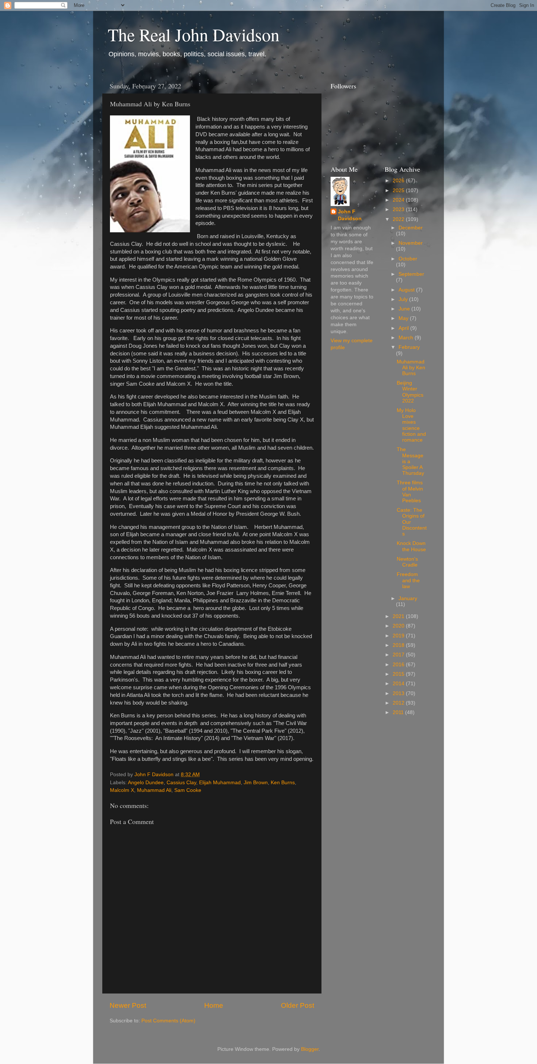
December (411, 227)
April (404, 328)
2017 (399, 654)
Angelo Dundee (146, 782)
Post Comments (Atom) (168, 1020)
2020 (399, 626)
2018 (399, 645)
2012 (399, 703)
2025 (399, 190)
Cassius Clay (181, 782)
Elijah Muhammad (220, 782)
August (407, 290)
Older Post (297, 1005)
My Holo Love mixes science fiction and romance (411, 425)
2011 (399, 712)
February (409, 347)
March (407, 337)
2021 (399, 616)
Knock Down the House (411, 546)
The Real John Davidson (193, 34)
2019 (399, 635)
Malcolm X (122, 790)
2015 (399, 674)
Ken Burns (283, 782)
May (404, 318)
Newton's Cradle (407, 562)
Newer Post (128, 1005)
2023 (399, 209)
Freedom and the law (408, 580)
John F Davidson (350, 215)
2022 (399, 219)
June (405, 309)
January (408, 598)
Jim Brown (256, 782)
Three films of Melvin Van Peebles (410, 491)
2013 (399, 693)
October (408, 259)
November (411, 243)
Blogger (310, 1049)
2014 (399, 683)
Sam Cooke (187, 790)
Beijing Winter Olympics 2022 (410, 392)
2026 (399, 180)
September (411, 274)
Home (213, 1005)
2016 (399, 664)
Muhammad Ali (154, 790)
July (404, 299)
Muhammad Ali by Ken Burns (411, 367)
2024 (399, 200)
